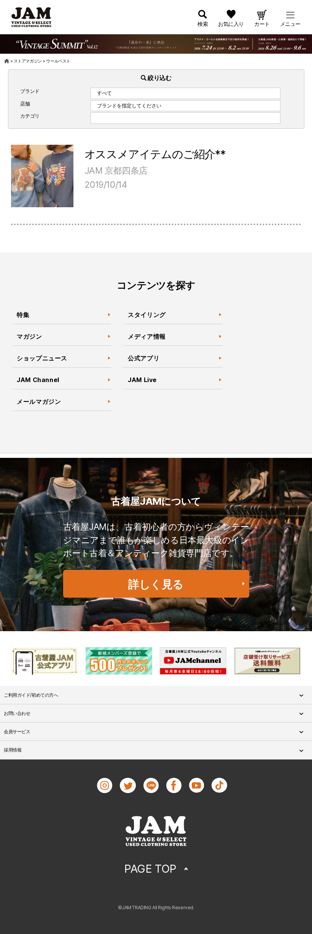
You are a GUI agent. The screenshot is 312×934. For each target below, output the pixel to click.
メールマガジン (39, 401)
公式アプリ (143, 358)
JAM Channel (38, 380)
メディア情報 (147, 336)
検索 (202, 24)
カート (262, 24)
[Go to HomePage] (7, 61)
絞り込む (159, 78)
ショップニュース (42, 358)
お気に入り (231, 24)
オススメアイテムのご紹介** (155, 154)
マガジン (29, 336)
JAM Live (142, 380)
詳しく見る (156, 584)
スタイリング (147, 314)
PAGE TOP (150, 868)
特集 (23, 314)
